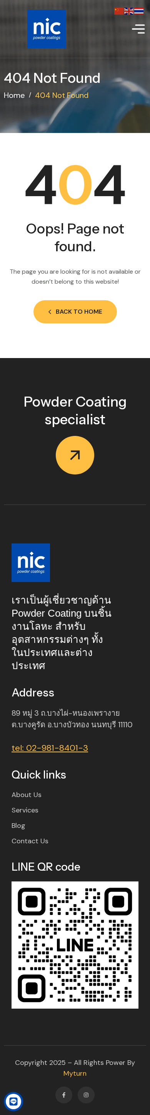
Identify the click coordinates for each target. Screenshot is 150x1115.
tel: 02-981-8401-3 (50, 747)
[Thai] (139, 11)
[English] (129, 11)
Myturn (75, 1073)
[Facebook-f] (63, 1094)
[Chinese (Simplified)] (119, 11)
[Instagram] (86, 1094)
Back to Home (79, 312)
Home (14, 95)
